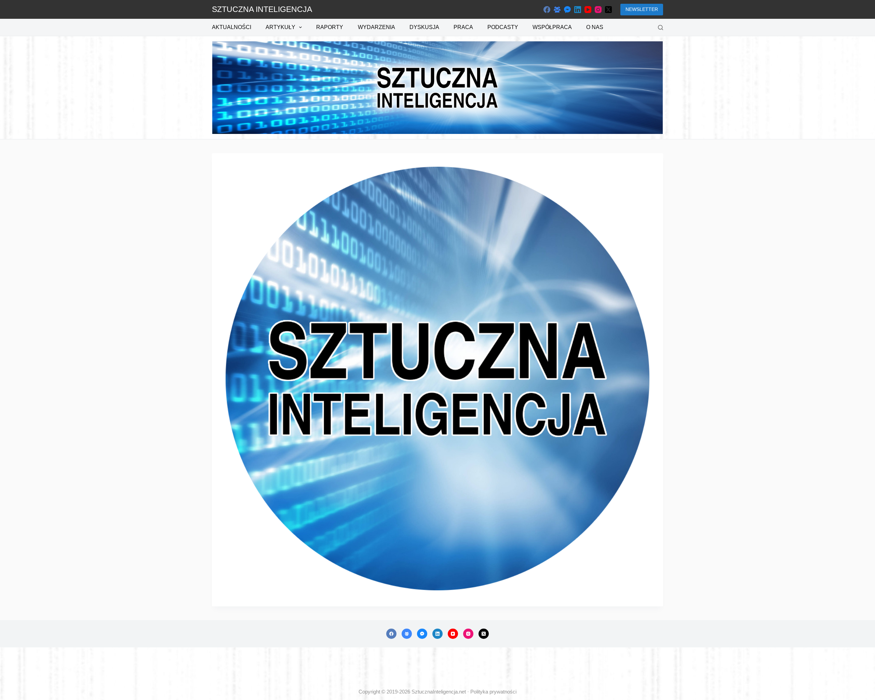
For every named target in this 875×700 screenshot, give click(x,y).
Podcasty (502, 27)
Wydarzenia (376, 27)
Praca (463, 27)
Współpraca (552, 27)
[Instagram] (598, 9)
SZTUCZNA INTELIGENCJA (262, 9)
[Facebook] (546, 9)
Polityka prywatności (493, 692)
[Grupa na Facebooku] (557, 9)
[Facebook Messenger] (567, 9)
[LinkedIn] (577, 9)
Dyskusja (424, 27)
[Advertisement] (437, 668)
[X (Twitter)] (608, 9)
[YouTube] (587, 9)
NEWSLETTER (641, 9)
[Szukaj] (660, 27)
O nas (594, 27)
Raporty (329, 27)
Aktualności (231, 27)
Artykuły (280, 27)
